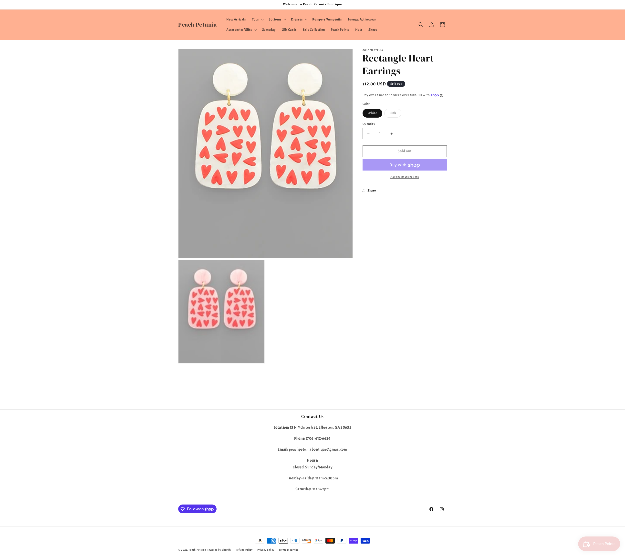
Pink (395, 114)
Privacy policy (265, 549)
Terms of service (288, 549)
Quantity (369, 124)
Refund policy (244, 549)
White (375, 114)
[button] (257, 19)
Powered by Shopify (219, 549)
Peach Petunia (197, 549)
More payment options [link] (404, 177)
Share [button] (371, 190)
